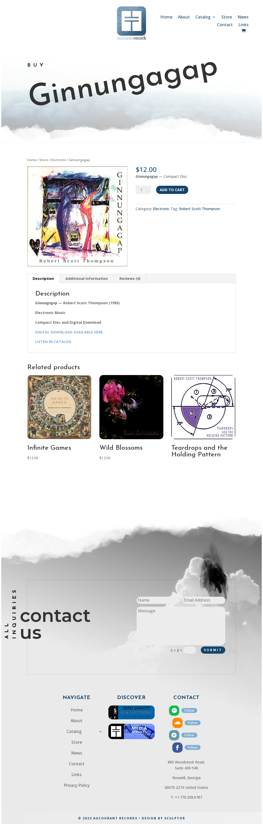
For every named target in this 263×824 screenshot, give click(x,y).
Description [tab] (43, 278)
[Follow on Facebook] (177, 747)
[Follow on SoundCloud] (177, 723)
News (243, 17)
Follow (189, 710)
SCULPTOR (174, 818)
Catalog (203, 17)
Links (243, 25)
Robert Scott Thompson (199, 208)
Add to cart (172, 189)
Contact (225, 25)
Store (226, 17)
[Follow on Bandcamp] (174, 735)
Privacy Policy (77, 785)
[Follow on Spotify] (174, 710)
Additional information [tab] (86, 278)
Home (166, 17)
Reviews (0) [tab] (129, 278)
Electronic (58, 160)
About (184, 17)
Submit (213, 650)
